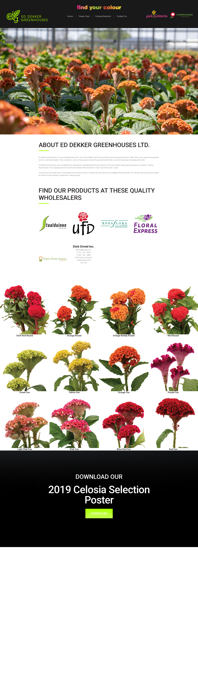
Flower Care (84, 16)
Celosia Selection (103, 16)
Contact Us (122, 16)
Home (70, 16)
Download (99, 513)
